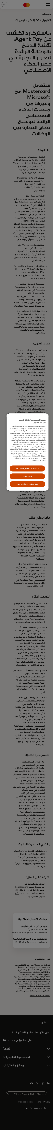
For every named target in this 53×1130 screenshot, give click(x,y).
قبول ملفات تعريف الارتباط (27, 468)
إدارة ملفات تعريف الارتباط (27, 484)
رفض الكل (27, 476)
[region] (27, 452)
